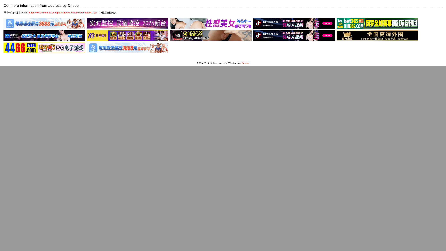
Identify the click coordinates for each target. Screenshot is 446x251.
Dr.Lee (245, 63)
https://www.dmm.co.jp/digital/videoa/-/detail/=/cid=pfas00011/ (63, 12)
